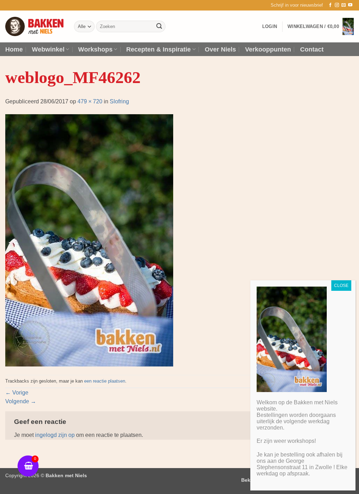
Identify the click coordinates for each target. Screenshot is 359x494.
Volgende (20, 401)
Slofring (119, 101)
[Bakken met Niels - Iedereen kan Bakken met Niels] (34, 26)
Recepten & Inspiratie (158, 49)
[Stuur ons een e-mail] (343, 5)
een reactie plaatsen (104, 381)
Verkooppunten (268, 49)
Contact (312, 49)
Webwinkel (48, 49)
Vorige (16, 393)
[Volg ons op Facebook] (330, 5)
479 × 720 (89, 101)
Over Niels (220, 49)
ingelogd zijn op (55, 435)
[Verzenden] (159, 27)
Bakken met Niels (66, 475)
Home (14, 49)
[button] (297, 5)
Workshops (95, 49)
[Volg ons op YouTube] (350, 5)
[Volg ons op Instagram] (337, 5)
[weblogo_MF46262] (89, 240)
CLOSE (341, 285)
